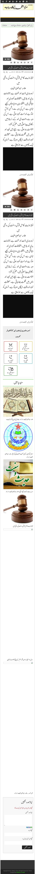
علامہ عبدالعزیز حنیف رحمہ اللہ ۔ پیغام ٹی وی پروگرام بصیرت (19, 419)
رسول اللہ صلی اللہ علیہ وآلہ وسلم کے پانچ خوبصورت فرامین (20, 659)
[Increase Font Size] (7, 72)
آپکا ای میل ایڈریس (27, 838)
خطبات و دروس (23, 174)
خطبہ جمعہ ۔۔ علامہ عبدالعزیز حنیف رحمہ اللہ (23, 793)
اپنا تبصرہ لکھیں (28, 812)
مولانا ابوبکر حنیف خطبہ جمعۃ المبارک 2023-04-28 (14, 25)
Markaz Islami (20, 872)
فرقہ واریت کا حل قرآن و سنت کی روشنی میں (23, 526)
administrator (27, 72)
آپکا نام (30, 830)
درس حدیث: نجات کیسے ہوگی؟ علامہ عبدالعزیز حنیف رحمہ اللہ (19, 491)
